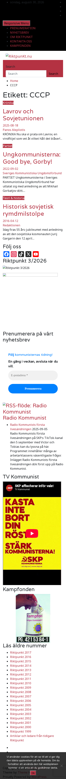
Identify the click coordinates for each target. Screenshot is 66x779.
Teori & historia (13, 198)
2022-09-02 (10, 169)
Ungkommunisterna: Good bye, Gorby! (31, 158)
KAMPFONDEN (20, 46)
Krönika (8, 103)
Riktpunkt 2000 (20, 727)
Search (10, 67)
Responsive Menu (16, 23)
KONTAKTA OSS (21, 41)
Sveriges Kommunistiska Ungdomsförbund (32, 173)
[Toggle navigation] (8, 63)
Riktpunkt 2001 (20, 723)
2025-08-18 (10, 125)
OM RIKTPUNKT (21, 37)
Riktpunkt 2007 (20, 696)
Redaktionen (11, 225)
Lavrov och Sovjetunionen (23, 114)
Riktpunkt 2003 (20, 714)
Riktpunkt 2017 (20, 652)
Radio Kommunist (24, 417)
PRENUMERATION (23, 28)
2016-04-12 (10, 221)
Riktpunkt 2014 (20, 666)
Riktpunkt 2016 (20, 657)
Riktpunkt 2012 (20, 674)
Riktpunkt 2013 (20, 670)
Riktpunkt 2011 (20, 679)
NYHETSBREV (19, 33)
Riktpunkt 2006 (20, 701)
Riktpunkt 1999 (20, 731)
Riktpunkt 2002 (20, 718)
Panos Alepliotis (14, 130)
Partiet (7, 146)
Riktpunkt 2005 (20, 705)
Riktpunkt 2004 (20, 710)
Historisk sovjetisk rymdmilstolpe (28, 210)
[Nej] (61, 765)
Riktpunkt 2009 (20, 688)
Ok (33, 773)
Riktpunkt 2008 (20, 692)
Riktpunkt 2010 (20, 683)
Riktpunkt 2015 (20, 661)
